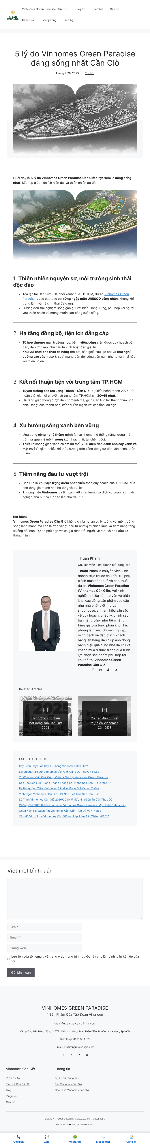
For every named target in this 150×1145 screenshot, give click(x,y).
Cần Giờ (10, 1102)
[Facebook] (92, 669)
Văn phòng (50, 20)
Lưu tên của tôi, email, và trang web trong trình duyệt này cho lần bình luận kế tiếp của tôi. (75, 959)
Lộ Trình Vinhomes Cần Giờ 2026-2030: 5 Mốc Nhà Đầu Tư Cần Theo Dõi (66, 799)
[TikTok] (108, 669)
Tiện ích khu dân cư (18, 1084)
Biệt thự (98, 9)
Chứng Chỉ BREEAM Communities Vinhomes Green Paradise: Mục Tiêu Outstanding (73, 805)
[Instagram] (100, 669)
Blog (8, 1090)
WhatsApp (75, 1139)
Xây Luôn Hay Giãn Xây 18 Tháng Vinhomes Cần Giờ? (53, 766)
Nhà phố (79, 9)
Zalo (47, 1139)
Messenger (103, 1139)
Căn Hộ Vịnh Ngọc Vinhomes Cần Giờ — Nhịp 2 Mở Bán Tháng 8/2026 (64, 816)
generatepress (85, 1124)
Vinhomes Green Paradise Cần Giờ (44, 9)
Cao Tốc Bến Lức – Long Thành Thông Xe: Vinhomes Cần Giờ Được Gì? (65, 783)
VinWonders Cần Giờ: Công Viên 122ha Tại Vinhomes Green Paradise (63, 777)
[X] (116, 669)
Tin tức (89, 73)
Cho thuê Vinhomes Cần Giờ (72, 1090)
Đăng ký (131, 1139)
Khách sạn (28, 20)
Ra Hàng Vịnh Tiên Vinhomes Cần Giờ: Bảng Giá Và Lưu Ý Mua (59, 788)
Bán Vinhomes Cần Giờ (68, 1084)
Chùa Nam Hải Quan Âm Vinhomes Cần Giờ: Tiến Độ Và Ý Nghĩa (60, 810)
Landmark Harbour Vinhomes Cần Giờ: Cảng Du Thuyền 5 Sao (59, 771)
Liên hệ (68, 20)
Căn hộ (114, 9)
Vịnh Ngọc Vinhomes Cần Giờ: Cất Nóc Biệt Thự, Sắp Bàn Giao (59, 794)
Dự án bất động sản (67, 1078)
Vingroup (11, 1096)
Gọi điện (18, 1139)
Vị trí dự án (13, 1078)
